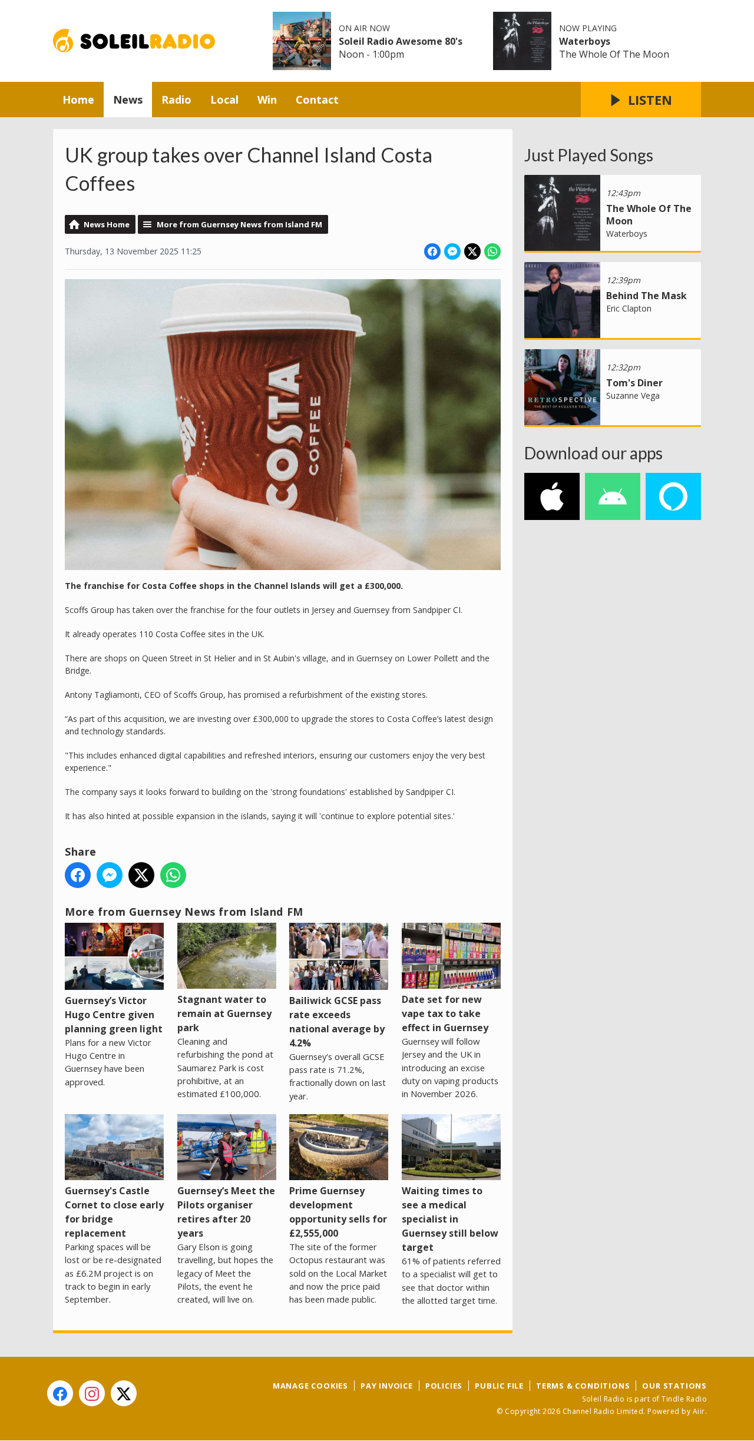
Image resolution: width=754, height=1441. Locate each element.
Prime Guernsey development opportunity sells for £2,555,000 (338, 1212)
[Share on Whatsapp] (492, 251)
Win (267, 99)
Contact (317, 99)
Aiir (699, 1411)
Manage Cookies (310, 1385)
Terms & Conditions (583, 1385)
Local (224, 99)
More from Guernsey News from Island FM (239, 224)
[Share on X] (472, 251)
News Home (107, 224)
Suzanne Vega (633, 395)
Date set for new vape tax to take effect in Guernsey (445, 1013)
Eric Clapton (629, 308)
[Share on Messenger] (452, 251)
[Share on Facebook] (432, 251)
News (128, 99)
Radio (176, 99)
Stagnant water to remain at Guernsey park (224, 1013)
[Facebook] (60, 1393)
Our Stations (674, 1385)
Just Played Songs (588, 155)
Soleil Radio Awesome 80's (400, 41)
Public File (499, 1385)
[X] (124, 1393)
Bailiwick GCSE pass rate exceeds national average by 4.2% (337, 1021)
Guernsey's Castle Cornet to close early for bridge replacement (114, 1212)
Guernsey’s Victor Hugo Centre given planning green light (114, 1014)
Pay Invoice (387, 1385)
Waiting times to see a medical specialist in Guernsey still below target (450, 1219)
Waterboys (584, 41)
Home (78, 99)
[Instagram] (92, 1393)
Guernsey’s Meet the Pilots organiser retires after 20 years (226, 1212)
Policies (443, 1385)
